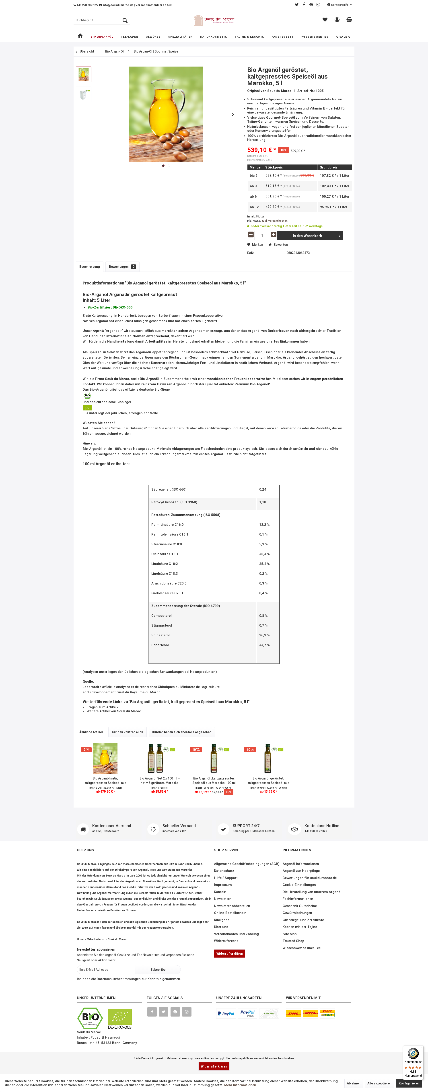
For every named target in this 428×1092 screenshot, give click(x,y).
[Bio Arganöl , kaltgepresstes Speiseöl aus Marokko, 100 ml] (214, 758)
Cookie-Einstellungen (299, 908)
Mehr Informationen (240, 1085)
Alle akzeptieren (379, 1083)
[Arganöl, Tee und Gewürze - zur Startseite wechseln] (214, 20)
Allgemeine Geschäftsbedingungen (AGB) (247, 887)
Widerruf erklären (229, 977)
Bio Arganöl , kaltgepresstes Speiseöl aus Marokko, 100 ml (214, 781)
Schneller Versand (249, 828)
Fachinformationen (298, 922)
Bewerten (280, 244)
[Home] (80, 37)
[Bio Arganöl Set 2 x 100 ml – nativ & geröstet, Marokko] (160, 758)
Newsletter (222, 922)
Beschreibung (89, 266)
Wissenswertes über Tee (302, 971)
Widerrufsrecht (226, 964)
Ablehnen (353, 1083)
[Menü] (421, 1048)
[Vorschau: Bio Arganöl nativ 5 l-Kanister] (83, 74)
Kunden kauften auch (127, 732)
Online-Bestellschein (230, 936)
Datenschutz (224, 894)
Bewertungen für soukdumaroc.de (310, 901)
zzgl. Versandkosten (274, 220)
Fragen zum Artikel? (102, 707)
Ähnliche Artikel (91, 732)
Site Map (290, 957)
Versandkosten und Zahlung (236, 957)
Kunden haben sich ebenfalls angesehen (181, 732)
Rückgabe (221, 943)
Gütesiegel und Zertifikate (303, 943)
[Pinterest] (311, 4)
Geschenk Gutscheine (300, 929)
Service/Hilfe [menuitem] (339, 4)
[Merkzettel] (325, 20)
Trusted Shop (293, 964)
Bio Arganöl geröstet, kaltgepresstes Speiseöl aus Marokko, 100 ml (268, 781)
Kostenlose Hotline (251, 851)
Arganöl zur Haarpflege (301, 894)
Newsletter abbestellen (232, 929)
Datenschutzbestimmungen (119, 1002)
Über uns (221, 950)
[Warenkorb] (349, 20)
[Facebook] (304, 4)
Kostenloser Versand (111, 828)
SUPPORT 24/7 (113, 851)
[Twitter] (297, 4)
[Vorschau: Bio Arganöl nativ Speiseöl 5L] (83, 94)
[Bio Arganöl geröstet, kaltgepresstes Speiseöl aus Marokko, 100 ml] (268, 758)
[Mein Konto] (337, 20)
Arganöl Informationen (301, 887)
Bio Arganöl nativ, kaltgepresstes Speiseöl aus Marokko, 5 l (105, 781)
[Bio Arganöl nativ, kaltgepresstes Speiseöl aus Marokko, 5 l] (105, 758)
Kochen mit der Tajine (300, 950)
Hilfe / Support (226, 901)
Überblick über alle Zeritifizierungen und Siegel (211, 428)
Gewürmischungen (297, 936)
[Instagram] (318, 4)
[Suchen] (125, 20)
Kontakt (220, 915)
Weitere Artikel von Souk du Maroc (113, 711)
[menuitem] (102, 20)
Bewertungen (121, 266)
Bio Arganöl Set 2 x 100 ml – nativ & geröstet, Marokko (160, 781)
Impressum (223, 908)
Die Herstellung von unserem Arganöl (312, 915)
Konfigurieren (409, 1083)
